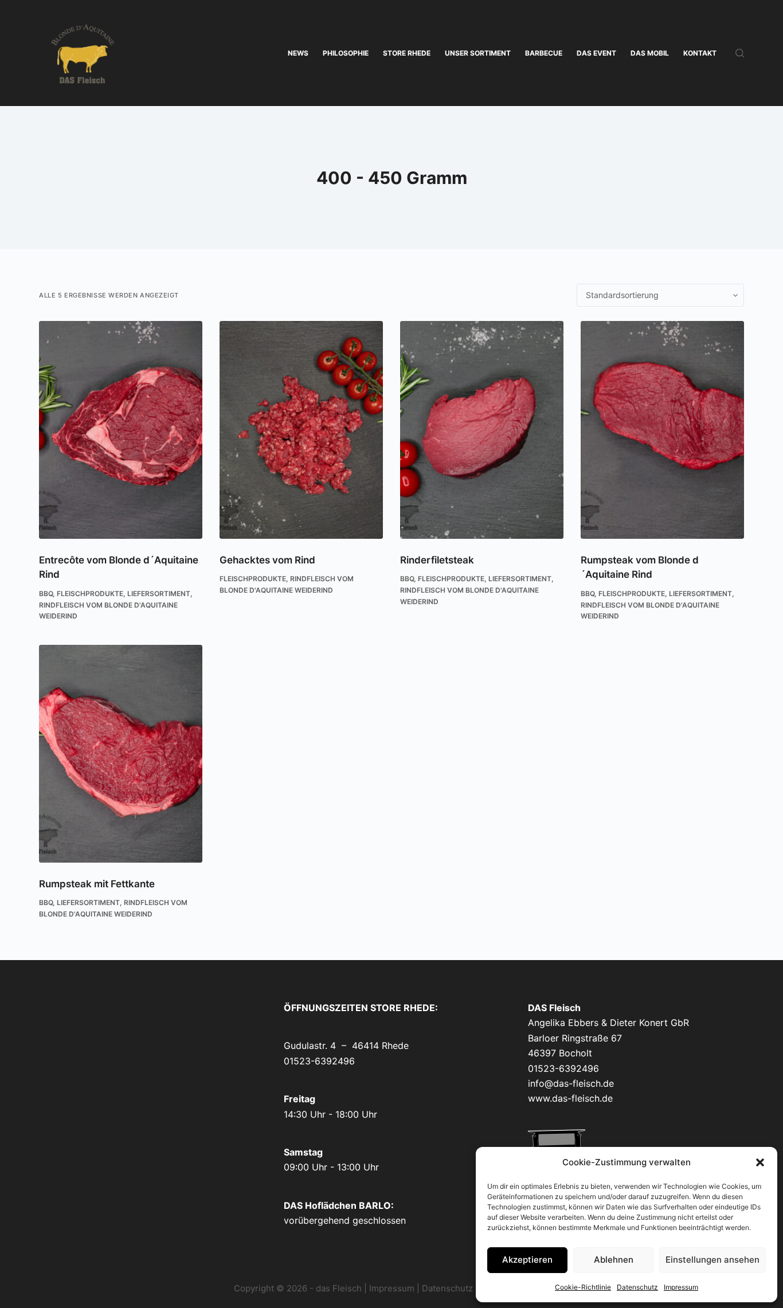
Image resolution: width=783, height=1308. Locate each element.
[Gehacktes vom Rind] (301, 430)
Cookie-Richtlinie (583, 1287)
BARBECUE (543, 53)
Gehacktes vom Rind (267, 560)
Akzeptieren (527, 1259)
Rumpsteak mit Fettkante (97, 884)
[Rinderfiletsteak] (481, 430)
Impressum (681, 1287)
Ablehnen (613, 1259)
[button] (760, 1162)
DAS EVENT (596, 53)
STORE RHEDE (406, 53)
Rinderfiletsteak (437, 560)
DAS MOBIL (650, 53)
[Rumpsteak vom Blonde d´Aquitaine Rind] (662, 430)
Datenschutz (637, 1287)
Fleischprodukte (90, 593)
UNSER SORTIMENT (478, 53)
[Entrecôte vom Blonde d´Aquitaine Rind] (120, 430)
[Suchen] (739, 53)
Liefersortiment (158, 593)
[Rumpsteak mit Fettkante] (120, 754)
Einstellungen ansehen (712, 1259)
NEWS (298, 53)
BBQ (46, 593)
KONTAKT (700, 53)
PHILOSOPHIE (346, 53)
